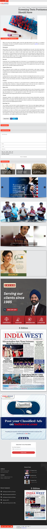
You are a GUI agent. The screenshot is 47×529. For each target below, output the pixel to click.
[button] (23, 187)
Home (19, 7)
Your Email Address (16, 447)
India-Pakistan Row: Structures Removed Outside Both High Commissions (23, 219)
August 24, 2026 (34, 472)
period (36, 43)
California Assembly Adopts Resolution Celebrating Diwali (22, 195)
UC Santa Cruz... (33, 470)
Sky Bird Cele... (33, 475)
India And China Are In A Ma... (9, 502)
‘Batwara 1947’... (6, 500)
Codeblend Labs (24, 527)
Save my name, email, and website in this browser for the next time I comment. (7, 153)
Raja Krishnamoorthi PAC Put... (9, 494)
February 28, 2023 (13, 38)
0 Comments (6, 38)
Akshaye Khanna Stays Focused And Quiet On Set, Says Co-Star (23, 244)
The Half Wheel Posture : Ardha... (22, 171)
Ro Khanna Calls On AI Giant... (9, 491)
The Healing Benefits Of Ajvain (38, 171)
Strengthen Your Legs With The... (7, 171)
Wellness (28, 7)
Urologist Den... (33, 480)
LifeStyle (23, 7)
